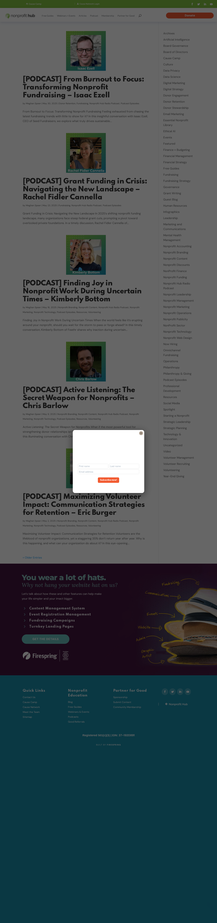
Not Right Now (108, 486)
